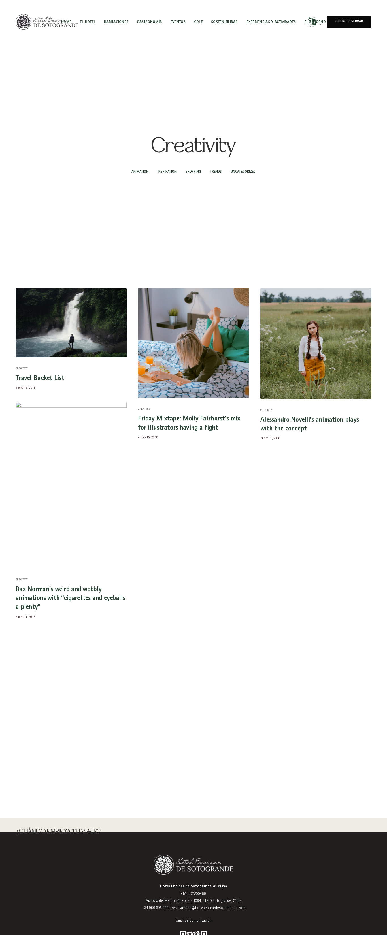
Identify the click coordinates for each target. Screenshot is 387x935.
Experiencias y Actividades (271, 22)
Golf (198, 22)
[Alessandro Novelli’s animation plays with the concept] (315, 343)
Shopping (193, 172)
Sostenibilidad (224, 22)
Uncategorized (243, 172)
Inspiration (167, 172)
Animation (139, 172)
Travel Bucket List (40, 378)
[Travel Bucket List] (71, 322)
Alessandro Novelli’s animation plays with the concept (309, 424)
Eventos (178, 22)
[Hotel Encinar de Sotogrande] (47, 22)
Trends (216, 172)
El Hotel (87, 22)
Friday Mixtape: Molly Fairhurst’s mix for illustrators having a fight (189, 423)
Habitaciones (116, 22)
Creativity (22, 368)
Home (66, 22)
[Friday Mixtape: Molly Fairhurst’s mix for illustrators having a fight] (193, 343)
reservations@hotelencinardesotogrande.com (208, 908)
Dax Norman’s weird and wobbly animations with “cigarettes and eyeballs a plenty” (70, 598)
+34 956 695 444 (155, 908)
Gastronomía (149, 22)
